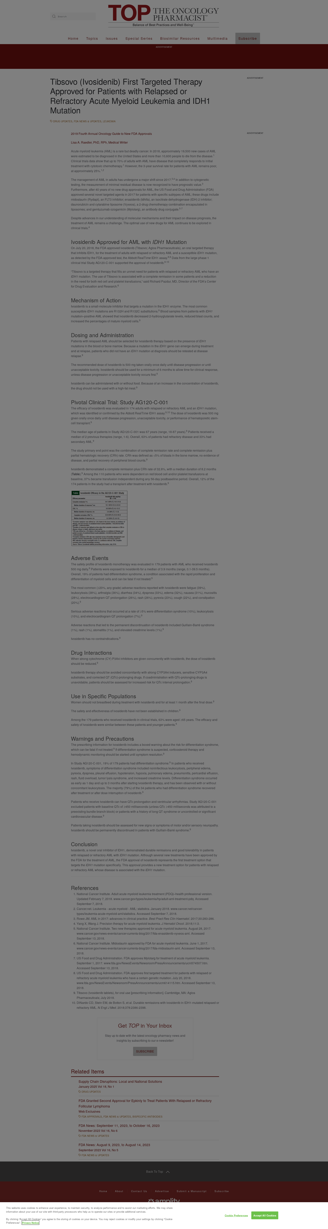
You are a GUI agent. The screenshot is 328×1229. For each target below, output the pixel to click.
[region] (164, 1215)
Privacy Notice (30, 1222)
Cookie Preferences (236, 1215)
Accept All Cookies (264, 1215)
